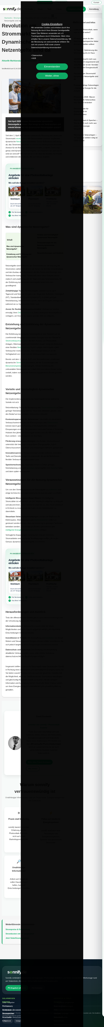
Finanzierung (7, 1006)
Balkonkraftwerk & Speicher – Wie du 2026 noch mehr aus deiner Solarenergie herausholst (85, 124)
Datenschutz (37, 55)
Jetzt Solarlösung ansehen (17, 938)
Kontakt (96, 2)
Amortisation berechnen (11, 1017)
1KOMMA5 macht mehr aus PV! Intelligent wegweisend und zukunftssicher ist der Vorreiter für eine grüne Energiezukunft (86, 63)
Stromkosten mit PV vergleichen (20, 934)
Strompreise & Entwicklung (18, 929)
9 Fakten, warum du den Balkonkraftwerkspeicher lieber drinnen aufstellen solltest (86, 41)
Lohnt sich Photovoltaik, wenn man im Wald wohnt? (86, 31)
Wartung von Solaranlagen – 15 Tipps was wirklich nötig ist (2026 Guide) (85, 138)
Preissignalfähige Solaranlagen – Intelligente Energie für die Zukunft (86, 88)
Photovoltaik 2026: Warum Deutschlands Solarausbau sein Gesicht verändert (84, 100)
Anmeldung (94, 9)
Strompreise (19, 18)
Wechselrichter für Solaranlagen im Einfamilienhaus (81, 111)
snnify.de (17, 972)
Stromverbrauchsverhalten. (17, 341)
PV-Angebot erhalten (17, 988)
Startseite (8, 18)
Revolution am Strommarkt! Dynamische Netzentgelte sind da (86, 76)
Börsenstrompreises (14, 366)
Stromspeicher (8, 1013)
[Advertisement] (86, 166)
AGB (34, 58)
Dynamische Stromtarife (12, 1010)
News (4, 1021)
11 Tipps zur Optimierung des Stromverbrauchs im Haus (85, 51)
